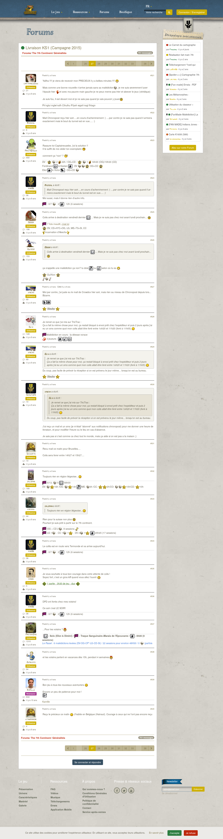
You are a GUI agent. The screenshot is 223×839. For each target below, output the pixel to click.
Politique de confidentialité (90, 802)
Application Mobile (61, 809)
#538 (152, 651)
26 (85, 63)
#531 (152, 443)
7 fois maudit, (58, 224)
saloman (31, 481)
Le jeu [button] (56, 12)
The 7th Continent (42, 53)
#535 (152, 568)
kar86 (31, 188)
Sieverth (30, 454)
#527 (152, 286)
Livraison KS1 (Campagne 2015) (52, 47)
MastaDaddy (31, 151)
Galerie (23, 805)
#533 (152, 498)
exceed (30, 509)
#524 (152, 178)
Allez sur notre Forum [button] (183, 147)
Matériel (23, 801)
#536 (152, 596)
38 (145, 63)
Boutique (125, 12)
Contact (86, 808)
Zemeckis (30, 662)
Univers (23, 793)
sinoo (30, 579)
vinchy (31, 292)
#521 (152, 75)
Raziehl (31, 123)
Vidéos (54, 793)
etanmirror (30, 719)
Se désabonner (170, 793)
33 (132, 63)
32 (125, 63)
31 (119, 63)
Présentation (26, 789)
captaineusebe (31, 83)
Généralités (60, 53)
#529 (152, 346)
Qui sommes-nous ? (93, 789)
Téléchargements (60, 801)
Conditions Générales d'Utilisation (94, 795)
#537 (152, 624)
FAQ (53, 789)
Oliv (31, 327)
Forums (104, 12)
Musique (55, 797)
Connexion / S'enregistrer (192, 12)
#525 (152, 212)
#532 (152, 471)
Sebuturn (31, 395)
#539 (152, 679)
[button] (149, 6)
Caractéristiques (28, 797)
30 (112, 63)
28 (99, 63)
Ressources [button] (80, 12)
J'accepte (174, 833)
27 (92, 63)
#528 (152, 316)
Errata (54, 805)
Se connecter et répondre (87, 762)
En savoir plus (156, 832)
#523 (152, 140)
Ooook (31, 222)
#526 (152, 240)
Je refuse (191, 833)
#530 (152, 384)
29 (105, 63)
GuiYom (30, 249)
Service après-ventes (94, 812)
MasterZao (30, 634)
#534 (152, 540)
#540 (152, 708)
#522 (152, 112)
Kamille (31, 690)
